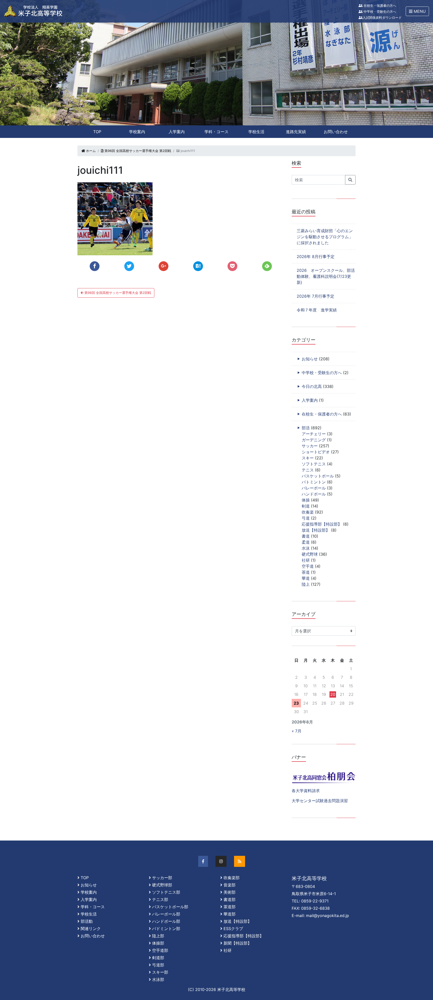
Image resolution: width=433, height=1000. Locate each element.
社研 (306, 560)
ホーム (90, 151)
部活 (306, 427)
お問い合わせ (336, 131)
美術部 (230, 892)
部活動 (87, 921)
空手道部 (160, 950)
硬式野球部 (162, 884)
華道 (306, 578)
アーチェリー (314, 433)
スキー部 (160, 972)
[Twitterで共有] (129, 266)
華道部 (230, 913)
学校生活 (256, 131)
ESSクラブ (233, 928)
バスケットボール (318, 475)
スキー (308, 457)
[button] (417, 11)
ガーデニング (314, 439)
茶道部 (230, 906)
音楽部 (230, 884)
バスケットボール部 (170, 906)
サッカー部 (162, 877)
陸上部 (158, 935)
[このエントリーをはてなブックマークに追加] (198, 266)
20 (332, 694)
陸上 (306, 584)
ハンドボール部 (166, 921)
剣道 (306, 506)
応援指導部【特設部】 (322, 524)
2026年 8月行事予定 (316, 256)
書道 (306, 536)
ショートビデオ (316, 451)
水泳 (306, 548)
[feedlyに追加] (267, 266)
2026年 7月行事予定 (315, 296)
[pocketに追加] (232, 266)
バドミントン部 (166, 928)
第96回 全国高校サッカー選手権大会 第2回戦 (137, 151)
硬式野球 (310, 554)
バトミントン (314, 481)
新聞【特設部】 (238, 943)
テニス (308, 469)
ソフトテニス (314, 463)
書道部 (230, 899)
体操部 (158, 943)
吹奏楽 (308, 512)
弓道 (306, 518)
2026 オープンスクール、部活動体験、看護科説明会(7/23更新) (326, 276)
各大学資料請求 (306, 790)
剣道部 (158, 957)
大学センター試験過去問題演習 (320, 800)
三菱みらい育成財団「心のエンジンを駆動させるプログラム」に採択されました (325, 236)
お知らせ (310, 358)
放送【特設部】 (316, 530)
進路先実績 (296, 131)
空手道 (308, 566)
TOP (97, 131)
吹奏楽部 (232, 877)
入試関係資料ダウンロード (382, 18)
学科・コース (216, 131)
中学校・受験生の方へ (379, 12)
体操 (306, 500)
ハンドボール (314, 493)
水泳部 (158, 979)
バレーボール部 (166, 913)
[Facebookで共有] (94, 266)
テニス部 (160, 899)
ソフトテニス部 (166, 892)
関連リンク (91, 928)
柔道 (306, 542)
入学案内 (177, 131)
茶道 (306, 572)
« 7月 (296, 730)
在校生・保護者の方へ (379, 6)
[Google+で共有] (163, 266)
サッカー (310, 445)
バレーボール (314, 487)
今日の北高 (312, 386)
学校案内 (137, 131)
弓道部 (158, 964)
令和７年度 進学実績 (317, 309)
